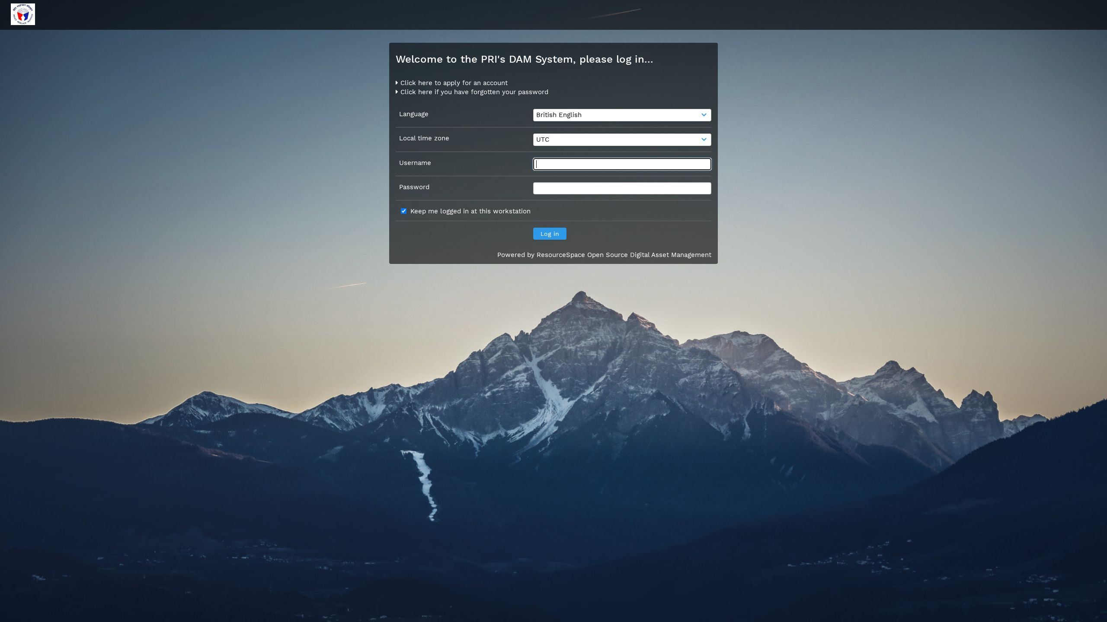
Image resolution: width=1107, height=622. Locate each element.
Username (415, 163)
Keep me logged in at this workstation (470, 211)
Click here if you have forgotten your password (473, 92)
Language (414, 114)
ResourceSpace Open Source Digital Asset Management (624, 255)
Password (414, 187)
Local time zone (424, 138)
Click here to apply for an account (453, 83)
